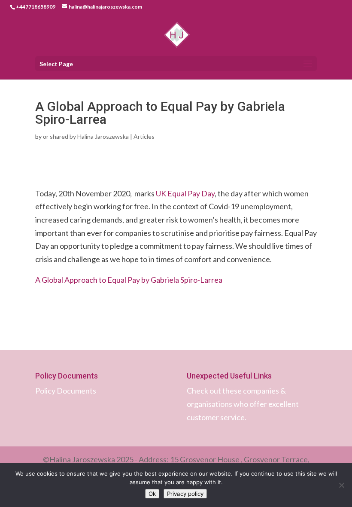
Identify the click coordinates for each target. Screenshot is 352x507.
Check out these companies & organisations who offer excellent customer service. (243, 403)
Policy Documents (65, 390)
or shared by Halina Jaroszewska (86, 136)
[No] (341, 485)
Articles (144, 136)
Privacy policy (185, 493)
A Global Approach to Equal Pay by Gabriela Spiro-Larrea (128, 279)
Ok (152, 493)
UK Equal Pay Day (185, 193)
